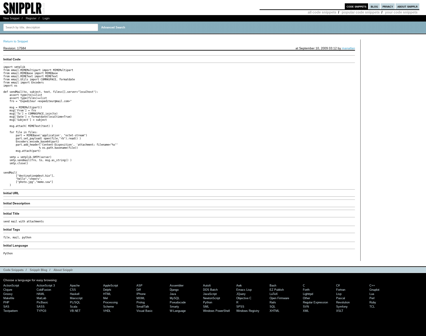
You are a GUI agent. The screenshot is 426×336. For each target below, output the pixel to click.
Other (306, 298)
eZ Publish (277, 289)
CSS (73, 289)
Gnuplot (374, 289)
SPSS (240, 306)
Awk (239, 285)
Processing (110, 302)
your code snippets (401, 12)
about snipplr (407, 6)
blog (374, 6)
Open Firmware (279, 298)
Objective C (243, 298)
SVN (306, 306)
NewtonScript (211, 298)
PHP (6, 302)
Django (174, 289)
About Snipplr (63, 270)
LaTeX (274, 294)
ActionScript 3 (46, 285)
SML (206, 306)
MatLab (41, 298)
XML (306, 310)
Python (207, 302)
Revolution (343, 302)
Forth (306, 289)
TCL (372, 306)
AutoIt (207, 285)
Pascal (340, 298)
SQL (272, 306)
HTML (107, 294)
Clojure (7, 289)
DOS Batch (210, 289)
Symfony (342, 306)
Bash (273, 285)
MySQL (174, 298)
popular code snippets (361, 12)
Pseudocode (178, 302)
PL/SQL (75, 302)
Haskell (74, 294)
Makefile (8, 298)
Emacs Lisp (244, 289)
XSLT (339, 310)
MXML (140, 298)
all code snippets (322, 12)
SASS (41, 306)
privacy (388, 6)
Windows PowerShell (216, 310)
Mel (105, 298)
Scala (73, 306)
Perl (372, 298)
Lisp (338, 294)
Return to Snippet (15, 41)
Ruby (372, 302)
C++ (372, 285)
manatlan (348, 48)
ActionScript (11, 285)
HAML (41, 294)
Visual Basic (144, 310)
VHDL (107, 310)
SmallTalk (142, 306)
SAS (6, 306)
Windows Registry (247, 310)
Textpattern (10, 310)
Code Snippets (13, 270)
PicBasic (42, 302)
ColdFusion (44, 289)
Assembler (176, 285)
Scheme (108, 306)
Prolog (140, 302)
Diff (138, 289)
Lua (371, 294)
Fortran (340, 289)
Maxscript (76, 298)
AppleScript (110, 285)
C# (338, 285)
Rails (273, 302)
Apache (75, 285)
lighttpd (308, 294)
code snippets (356, 6)
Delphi (107, 289)
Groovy (8, 294)
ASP (139, 285)
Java (173, 294)
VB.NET (75, 310)
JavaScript (210, 294)
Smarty (174, 306)
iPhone (141, 294)
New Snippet (11, 18)
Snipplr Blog (38, 270)
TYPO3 (41, 310)
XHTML (274, 310)
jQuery (241, 294)
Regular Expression (315, 302)
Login (46, 18)
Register (31, 18)
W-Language (178, 310)
